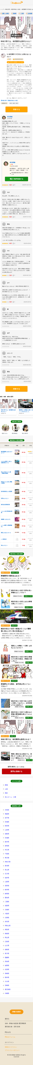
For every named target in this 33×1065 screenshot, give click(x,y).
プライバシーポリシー (12, 1050)
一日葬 (22, 13)
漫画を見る (17, 35)
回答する (16, 109)
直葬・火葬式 (5, 13)
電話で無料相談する (16, 179)
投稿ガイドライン (11, 1047)
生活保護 (30, 13)
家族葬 (14, 13)
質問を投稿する (16, 771)
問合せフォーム (10, 1037)
